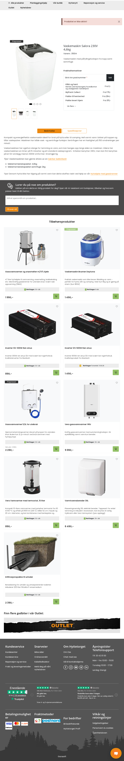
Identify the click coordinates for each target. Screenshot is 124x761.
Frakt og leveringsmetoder (18, 666)
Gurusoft (62, 756)
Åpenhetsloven (100, 732)
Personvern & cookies (103, 728)
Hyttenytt (73, 3)
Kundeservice (11, 657)
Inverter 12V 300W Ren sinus (18, 348)
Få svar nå (12, 209)
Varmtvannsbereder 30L (76, 501)
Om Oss (67, 652)
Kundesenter (11, 652)
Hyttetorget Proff (71, 728)
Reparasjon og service (94, 3)
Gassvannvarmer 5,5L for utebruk (21, 424)
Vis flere (70, 106)
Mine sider (39, 652)
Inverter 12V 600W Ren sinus (78, 348)
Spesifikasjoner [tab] (75, 130)
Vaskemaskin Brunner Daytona (80, 272)
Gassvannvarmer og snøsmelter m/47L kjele (27, 272)
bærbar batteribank (57, 159)
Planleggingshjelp (38, 3)
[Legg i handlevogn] (56, 296)
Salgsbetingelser (100, 723)
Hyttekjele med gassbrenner (104, 173)
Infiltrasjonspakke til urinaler (19, 577)
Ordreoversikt (41, 657)
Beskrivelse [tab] (49, 130)
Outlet (11, 7)
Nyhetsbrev (25, 7)
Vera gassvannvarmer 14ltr (78, 424)
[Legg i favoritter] (57, 230)
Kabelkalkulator (41, 661)
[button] (30, 104)
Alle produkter (17, 3)
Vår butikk (57, 3)
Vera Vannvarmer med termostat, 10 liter (25, 501)
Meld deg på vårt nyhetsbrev (42, 668)
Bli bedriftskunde (71, 723)
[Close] (119, 21)
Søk (110, 77)
